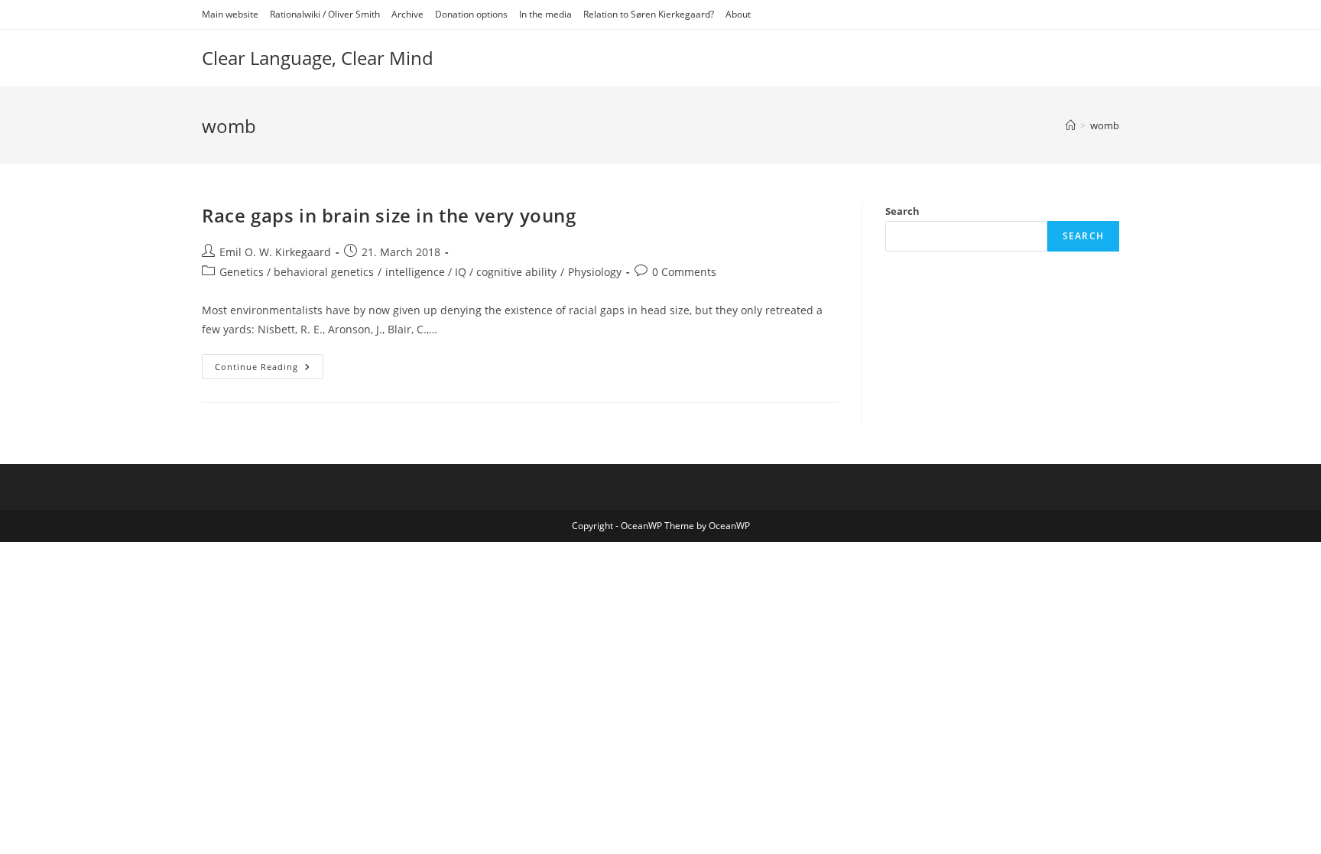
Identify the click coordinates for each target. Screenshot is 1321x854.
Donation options (471, 14)
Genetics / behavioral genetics (296, 272)
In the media (545, 14)
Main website (230, 14)
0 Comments (684, 272)
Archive (407, 14)
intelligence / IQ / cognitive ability (471, 272)
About (738, 14)
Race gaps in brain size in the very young (389, 215)
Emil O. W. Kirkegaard (275, 252)
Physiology (595, 272)
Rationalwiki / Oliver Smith (325, 14)
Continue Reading (269, 369)
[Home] (1071, 125)
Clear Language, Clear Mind (317, 57)
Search (902, 211)
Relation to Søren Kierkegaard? (648, 14)
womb (1104, 125)
